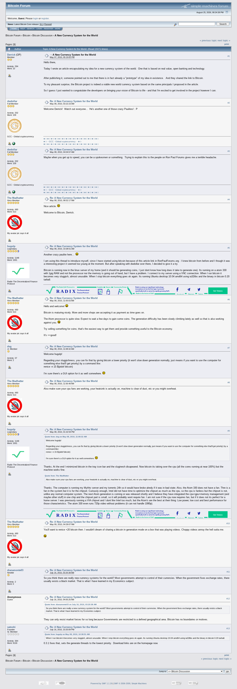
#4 (229, 199)
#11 (228, 572)
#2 (229, 103)
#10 (228, 523)
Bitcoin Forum (13, 35)
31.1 (42, 24)
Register (48, 29)
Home (14, 29)
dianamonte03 (15, 570)
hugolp (11, 246)
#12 (228, 599)
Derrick (11, 54)
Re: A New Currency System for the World (74, 101)
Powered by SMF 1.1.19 (101, 683)
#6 (229, 299)
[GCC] (13, 143)
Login (39, 29)
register (45, 18)
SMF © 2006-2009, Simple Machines (130, 683)
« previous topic (208, 40)
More (57, 29)
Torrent (48, 24)
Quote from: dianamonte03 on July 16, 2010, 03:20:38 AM (70, 604)
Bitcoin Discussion (42, 35)
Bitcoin (26, 35)
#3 (229, 151)
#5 (229, 248)
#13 (228, 628)
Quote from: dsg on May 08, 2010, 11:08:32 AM (66, 437)
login (35, 18)
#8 (229, 382)
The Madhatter (15, 198)
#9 (229, 431)
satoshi (11, 627)
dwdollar (12, 101)
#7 (229, 348)
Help (22, 29)
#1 (229, 56)
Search (30, 29)
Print (226, 44)
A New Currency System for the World (76, 35)
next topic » (224, 40)
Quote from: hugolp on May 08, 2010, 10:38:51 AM (67, 634)
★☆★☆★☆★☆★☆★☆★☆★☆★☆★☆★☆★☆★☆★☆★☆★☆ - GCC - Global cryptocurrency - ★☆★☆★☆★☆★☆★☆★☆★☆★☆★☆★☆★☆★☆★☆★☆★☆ (71, 141)
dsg (9, 346)
